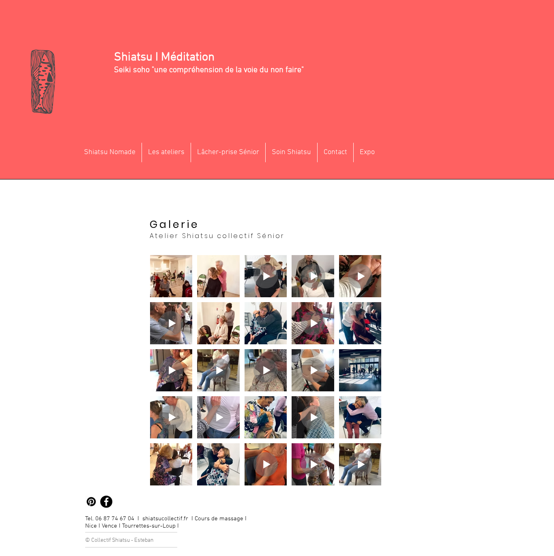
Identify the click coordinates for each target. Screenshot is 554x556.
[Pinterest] (91, 502)
